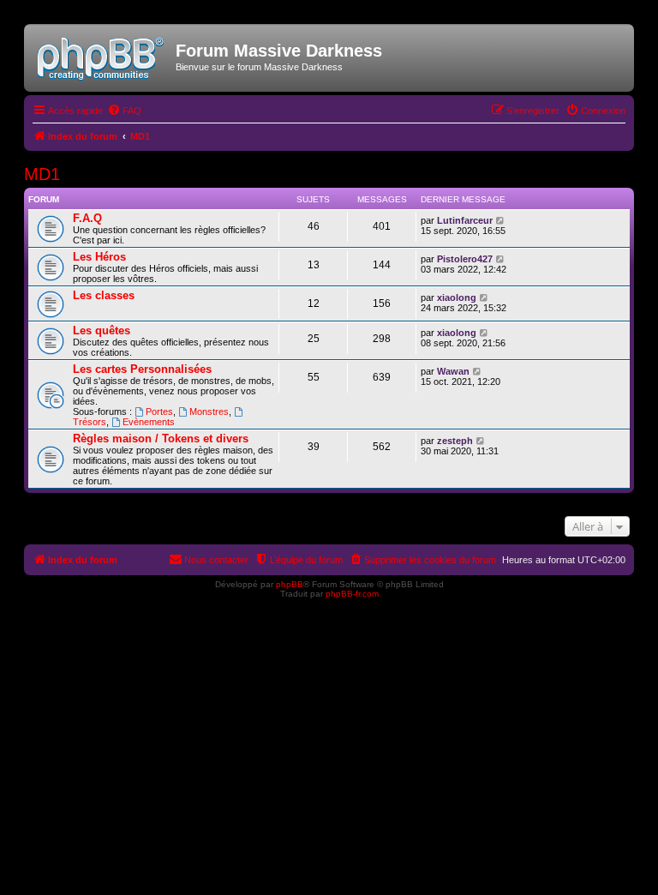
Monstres (209, 411)
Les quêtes (101, 330)
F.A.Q (87, 218)
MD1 (42, 174)
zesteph (455, 440)
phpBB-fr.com (352, 593)
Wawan (453, 371)
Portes (159, 411)
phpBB (289, 584)
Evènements (149, 422)
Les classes (104, 295)
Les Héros (99, 256)
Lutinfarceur (465, 220)
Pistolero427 (465, 259)
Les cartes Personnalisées (142, 369)
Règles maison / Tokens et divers (160, 438)
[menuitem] (124, 110)
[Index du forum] (102, 55)
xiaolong (456, 297)
